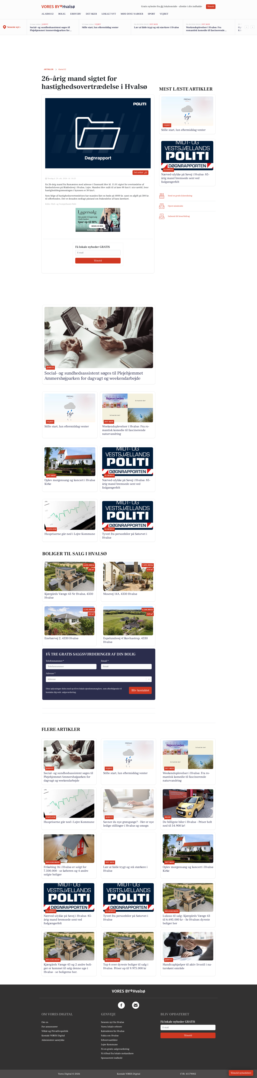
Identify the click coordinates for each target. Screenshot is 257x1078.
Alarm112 (47, 13)
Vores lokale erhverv (111, 1026)
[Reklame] (98, 220)
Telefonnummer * (55, 660)
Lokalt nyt (109, 13)
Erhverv (75, 13)
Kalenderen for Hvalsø (112, 1031)
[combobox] (47, 679)
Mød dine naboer (132, 13)
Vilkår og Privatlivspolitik (54, 1031)
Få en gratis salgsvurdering (115, 1048)
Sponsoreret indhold (111, 1057)
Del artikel (138, 172)
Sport (151, 13)
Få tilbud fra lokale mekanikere (117, 1053)
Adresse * (50, 673)
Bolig (61, 13)
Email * (105, 660)
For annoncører (49, 1026)
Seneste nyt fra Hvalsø (112, 1022)
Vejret (164, 13)
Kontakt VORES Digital (53, 1035)
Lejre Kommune (109, 1044)
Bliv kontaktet (140, 690)
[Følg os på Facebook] (121, 1005)
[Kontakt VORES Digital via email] (135, 1005)
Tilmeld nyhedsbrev (241, 1072)
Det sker (91, 13)
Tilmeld (210, 6)
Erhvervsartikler (109, 1040)
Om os (44, 1022)
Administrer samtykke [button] (52, 1040)
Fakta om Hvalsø (110, 1035)
